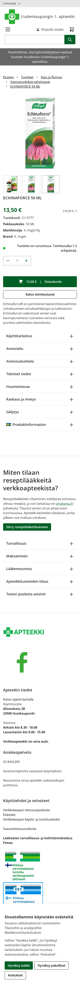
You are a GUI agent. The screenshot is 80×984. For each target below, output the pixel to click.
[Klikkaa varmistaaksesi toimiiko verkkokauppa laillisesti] (40, 866)
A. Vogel (20, 236)
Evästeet (9, 815)
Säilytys (12, 411)
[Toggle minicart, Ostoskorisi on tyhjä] (71, 29)
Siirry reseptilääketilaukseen (27, 527)
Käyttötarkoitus (19, 336)
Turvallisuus (16, 543)
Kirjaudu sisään (52, 29)
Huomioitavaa (18, 386)
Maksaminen (17, 556)
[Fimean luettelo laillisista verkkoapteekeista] (40, 899)
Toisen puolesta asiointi (26, 594)
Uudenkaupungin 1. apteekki (48, 16)
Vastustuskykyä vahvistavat (30, 82)
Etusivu (8, 77)
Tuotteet (27, 77)
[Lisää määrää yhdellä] (26, 260)
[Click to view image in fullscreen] (40, 134)
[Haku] (69, 39)
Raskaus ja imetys (21, 399)
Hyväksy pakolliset (51, 965)
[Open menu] (8, 29)
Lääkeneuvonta (19, 568)
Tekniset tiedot (18, 374)
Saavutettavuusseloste (19, 829)
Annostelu (14, 348)
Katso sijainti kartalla (18, 699)
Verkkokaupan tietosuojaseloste (26, 810)
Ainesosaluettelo (20, 361)
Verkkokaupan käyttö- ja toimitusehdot (31, 819)
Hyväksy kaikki (19, 965)
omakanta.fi (64, 503)
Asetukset (15, 975)
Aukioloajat (9, 3)
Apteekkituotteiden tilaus (27, 581)
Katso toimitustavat (40, 294)
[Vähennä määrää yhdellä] (7, 260)
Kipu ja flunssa (51, 77)
